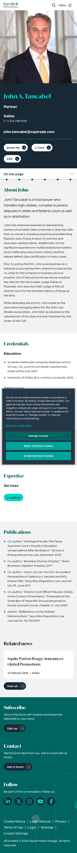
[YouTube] (40, 801)
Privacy (61, 821)
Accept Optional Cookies (38, 455)
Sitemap (47, 827)
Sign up (12, 728)
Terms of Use (13, 827)
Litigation (13, 497)
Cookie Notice (14, 821)
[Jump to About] (6, 179)
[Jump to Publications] (58, 179)
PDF (10, 159)
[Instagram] (29, 801)
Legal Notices (40, 821)
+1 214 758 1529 (16, 121)
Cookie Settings (16, 833)
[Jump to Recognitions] (32, 179)
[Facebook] (51, 801)
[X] (19, 801)
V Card (39, 147)
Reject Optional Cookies (38, 445)
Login (31, 827)
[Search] (53, 5)
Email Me (13, 147)
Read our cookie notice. (19, 425)
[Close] (70, 393)
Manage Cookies (38, 435)
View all (12, 686)
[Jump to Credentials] (19, 179)
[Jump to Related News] (70, 179)
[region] (38, 426)
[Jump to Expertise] (45, 179)
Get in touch (15, 767)
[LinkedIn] (8, 801)
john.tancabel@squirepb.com (29, 131)
